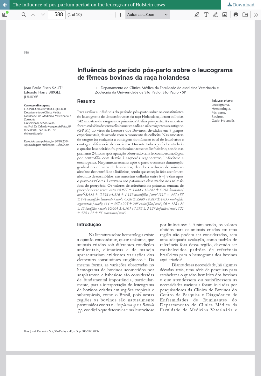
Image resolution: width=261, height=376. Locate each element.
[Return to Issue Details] (5, 5)
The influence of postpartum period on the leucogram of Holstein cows (89, 5)
